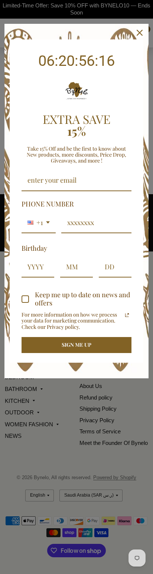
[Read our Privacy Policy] (127, 315)
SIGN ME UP (76, 344)
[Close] (140, 33)
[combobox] (39, 223)
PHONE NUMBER (48, 203)
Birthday (34, 248)
